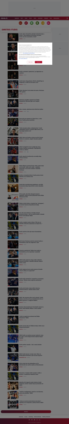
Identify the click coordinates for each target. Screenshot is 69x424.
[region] (34, 53)
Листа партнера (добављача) (23, 58)
